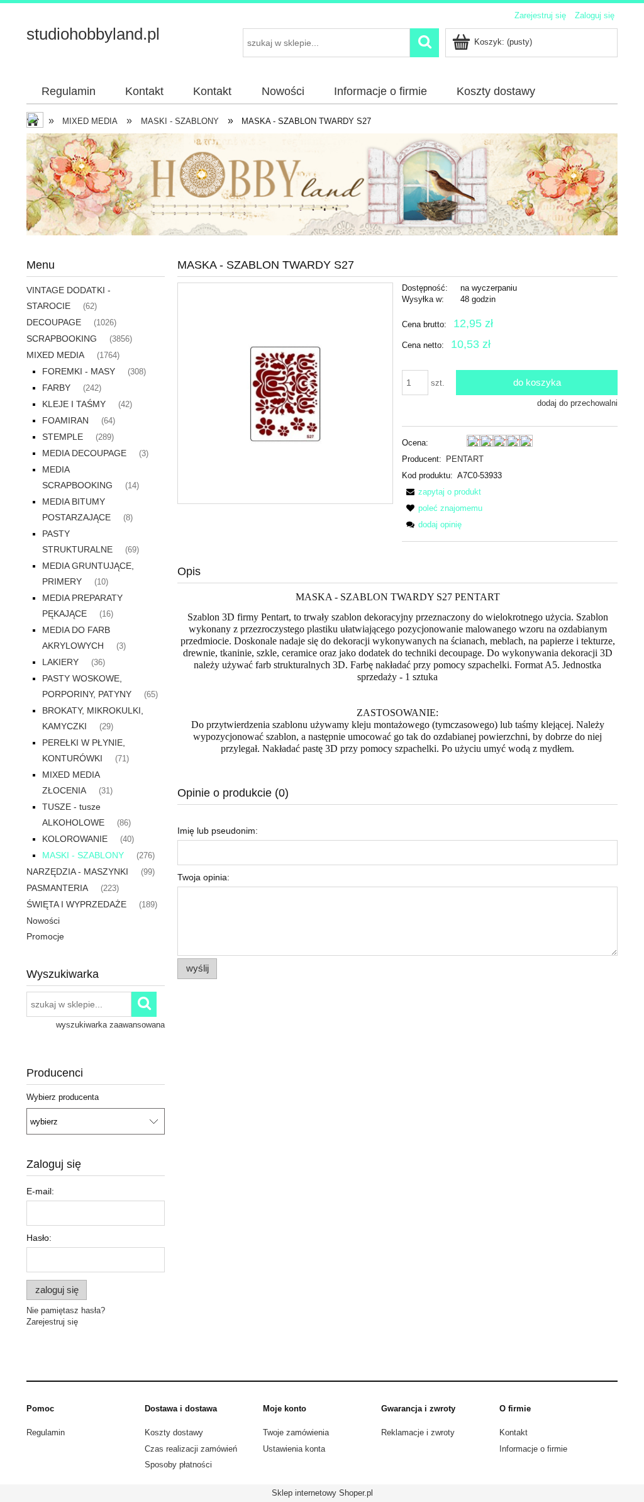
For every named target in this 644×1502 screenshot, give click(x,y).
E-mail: (40, 1191)
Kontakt (513, 1432)
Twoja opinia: (203, 877)
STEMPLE (62, 437)
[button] (441, 491)
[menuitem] (68, 92)
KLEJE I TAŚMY (74, 404)
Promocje (45, 936)
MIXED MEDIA (55, 355)
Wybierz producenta (62, 1097)
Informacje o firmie (533, 1449)
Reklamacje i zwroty (418, 1432)
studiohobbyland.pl (93, 34)
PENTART (465, 459)
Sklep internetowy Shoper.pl (322, 1493)
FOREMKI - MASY (78, 371)
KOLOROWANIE (75, 839)
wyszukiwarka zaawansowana (110, 1024)
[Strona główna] (35, 121)
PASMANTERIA (57, 888)
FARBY (56, 388)
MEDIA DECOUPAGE (84, 453)
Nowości (43, 921)
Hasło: (39, 1238)
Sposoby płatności (178, 1464)
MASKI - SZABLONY (83, 855)
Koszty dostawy (174, 1432)
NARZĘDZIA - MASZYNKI (77, 871)
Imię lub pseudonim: (217, 831)
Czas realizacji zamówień (191, 1449)
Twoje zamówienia (296, 1432)
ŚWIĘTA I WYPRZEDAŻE (76, 904)
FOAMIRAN (65, 420)
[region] (322, 184)
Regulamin (45, 1432)
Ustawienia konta (294, 1449)
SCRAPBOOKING (61, 338)
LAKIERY (60, 662)
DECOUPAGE (53, 322)
